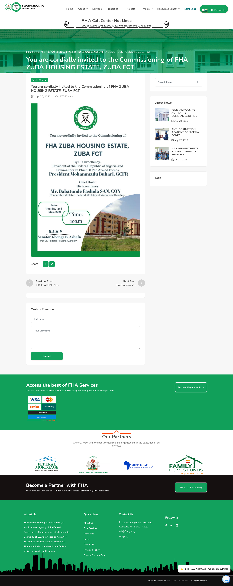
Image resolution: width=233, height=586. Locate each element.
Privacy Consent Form (94, 555)
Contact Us (89, 544)
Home (29, 52)
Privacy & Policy (92, 549)
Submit (47, 356)
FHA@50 (123, 536)
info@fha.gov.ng (127, 531)
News (39, 52)
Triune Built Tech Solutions (178, 580)
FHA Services (90, 528)
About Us (88, 522)
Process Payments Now (191, 387)
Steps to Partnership (191, 487)
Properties (89, 533)
